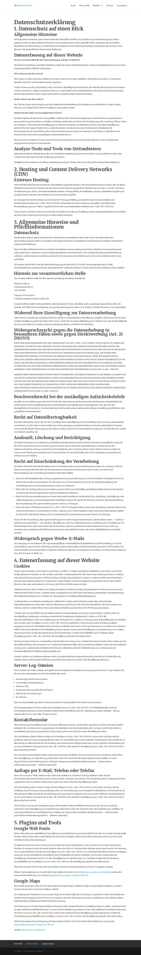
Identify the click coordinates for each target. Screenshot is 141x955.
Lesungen (122, 6)
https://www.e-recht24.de (33, 930)
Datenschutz (32, 943)
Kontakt (18, 943)
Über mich (84, 6)
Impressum (48, 943)
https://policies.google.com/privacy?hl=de (68, 875)
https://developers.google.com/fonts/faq (92, 872)
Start (73, 6)
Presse (109, 6)
